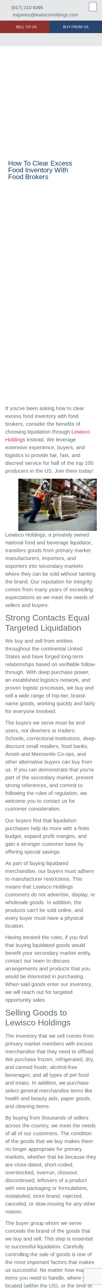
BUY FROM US (75, 27)
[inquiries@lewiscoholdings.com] (7, 15)
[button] (93, 6)
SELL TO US (26, 27)
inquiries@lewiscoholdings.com (45, 14)
